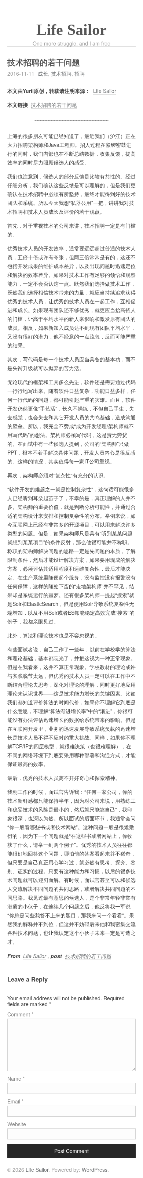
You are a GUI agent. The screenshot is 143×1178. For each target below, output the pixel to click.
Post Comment (71, 1150)
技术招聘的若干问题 (54, 104)
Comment (20, 1014)
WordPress (94, 1169)
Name (16, 1078)
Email (15, 1101)
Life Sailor (71, 29)
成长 (43, 73)
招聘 (79, 73)
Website (16, 1124)
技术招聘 (61, 73)
